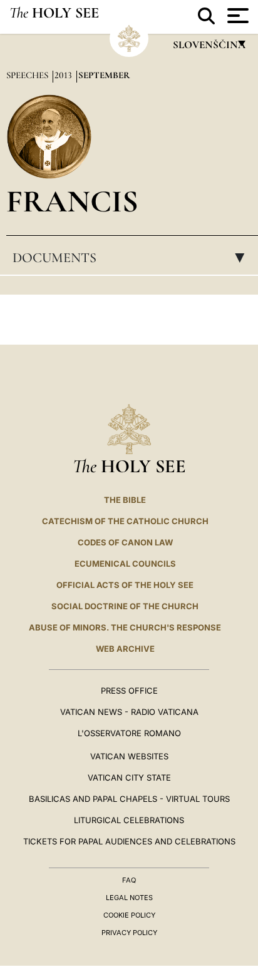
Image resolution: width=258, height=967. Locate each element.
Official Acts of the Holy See (125, 585)
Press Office (129, 691)
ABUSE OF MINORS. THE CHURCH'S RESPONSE (125, 627)
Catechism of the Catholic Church (125, 521)
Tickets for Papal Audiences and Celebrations (129, 841)
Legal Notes (129, 897)
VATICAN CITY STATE (129, 777)
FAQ (129, 880)
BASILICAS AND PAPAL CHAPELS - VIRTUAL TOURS (129, 799)
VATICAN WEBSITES (129, 756)
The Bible (125, 500)
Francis (72, 201)
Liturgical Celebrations (129, 820)
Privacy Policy (129, 932)
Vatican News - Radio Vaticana (129, 712)
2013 (64, 75)
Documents (132, 258)
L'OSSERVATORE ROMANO (129, 733)
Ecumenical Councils (125, 564)
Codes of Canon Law (125, 542)
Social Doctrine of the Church (125, 606)
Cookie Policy (129, 915)
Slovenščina (208, 48)
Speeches (28, 75)
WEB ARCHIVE (125, 649)
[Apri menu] (236, 15)
